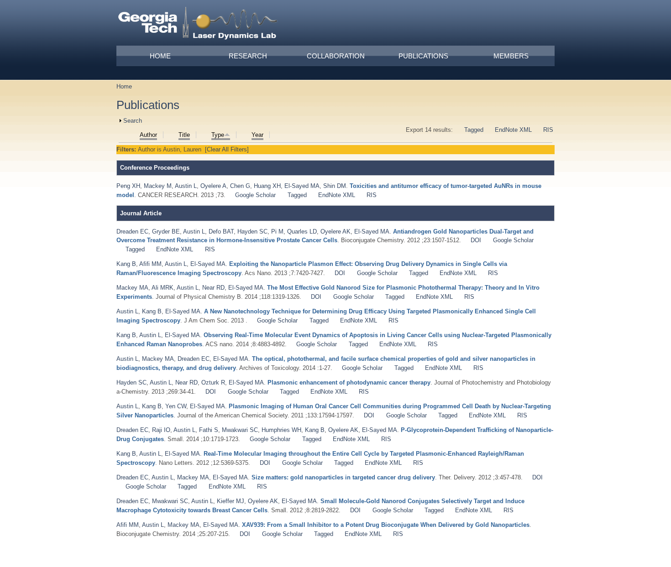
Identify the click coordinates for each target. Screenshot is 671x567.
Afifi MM (150, 263)
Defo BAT (221, 231)
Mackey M (158, 185)
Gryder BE (166, 231)
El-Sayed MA (302, 185)
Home (160, 56)
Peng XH (128, 185)
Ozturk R (213, 382)
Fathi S (208, 430)
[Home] (198, 24)
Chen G (240, 185)
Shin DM (334, 185)
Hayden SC (252, 231)
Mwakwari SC (240, 430)
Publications (423, 56)
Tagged (473, 129)
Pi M (277, 231)
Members (511, 56)
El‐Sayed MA (379, 430)
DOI (476, 240)
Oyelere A (213, 185)
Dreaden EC (132, 231)
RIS (548, 129)
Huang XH (267, 185)
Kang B (126, 263)
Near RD (213, 287)
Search (132, 120)
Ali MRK (162, 287)
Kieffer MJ (230, 501)
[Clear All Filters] (227, 149)
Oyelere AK (335, 231)
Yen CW (175, 406)
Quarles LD (302, 231)
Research (248, 56)
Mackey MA (132, 287)
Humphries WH (281, 430)
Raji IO (161, 430)
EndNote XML (513, 129)
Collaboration (336, 56)
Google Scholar (255, 195)
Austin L (186, 185)
